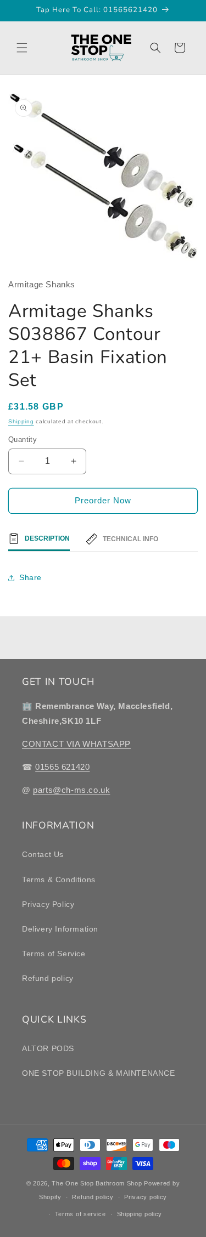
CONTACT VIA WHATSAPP (76, 743)
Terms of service (80, 1214)
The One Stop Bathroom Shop (97, 1183)
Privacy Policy (48, 904)
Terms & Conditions (59, 879)
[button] (22, 48)
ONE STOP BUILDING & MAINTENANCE (98, 1073)
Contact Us (43, 854)
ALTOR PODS (48, 1048)
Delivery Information (60, 928)
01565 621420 (62, 766)
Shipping (21, 421)
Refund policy (48, 978)
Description (47, 538)
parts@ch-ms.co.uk (71, 790)
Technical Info (130, 539)
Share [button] (30, 577)
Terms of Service (54, 953)
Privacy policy (145, 1197)
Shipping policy (140, 1214)
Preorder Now (103, 500)
